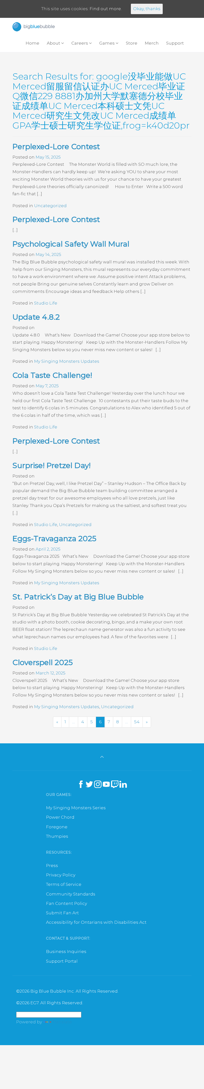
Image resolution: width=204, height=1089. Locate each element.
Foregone (56, 826)
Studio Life (45, 303)
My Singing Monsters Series (76, 807)
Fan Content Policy (66, 903)
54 (137, 721)
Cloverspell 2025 (42, 662)
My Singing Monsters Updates (66, 361)
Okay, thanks (146, 8)
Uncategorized (50, 205)
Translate (62, 1021)
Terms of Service (63, 884)
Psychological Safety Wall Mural (70, 244)
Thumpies (57, 836)
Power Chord (60, 817)
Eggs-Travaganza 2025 (54, 538)
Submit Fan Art (62, 912)
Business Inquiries (66, 951)
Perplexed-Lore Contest (56, 146)
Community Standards (70, 894)
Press (52, 865)
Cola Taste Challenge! (52, 375)
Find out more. (106, 8)
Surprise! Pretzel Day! (51, 465)
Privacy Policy (60, 874)
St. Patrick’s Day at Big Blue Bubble (78, 596)
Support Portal (62, 961)
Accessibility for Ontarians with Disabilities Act (96, 922)
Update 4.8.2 (36, 317)
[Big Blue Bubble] (33, 26)
